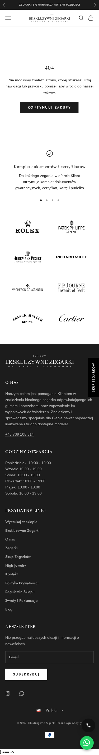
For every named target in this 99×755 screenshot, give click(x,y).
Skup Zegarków (18, 556)
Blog (8, 609)
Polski (51, 710)
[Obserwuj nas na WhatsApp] (21, 693)
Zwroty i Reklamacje (21, 600)
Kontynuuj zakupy (49, 107)
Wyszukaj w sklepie (21, 521)
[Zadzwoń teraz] (88, 725)
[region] (49, 170)
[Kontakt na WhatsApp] (87, 743)
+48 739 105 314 (19, 434)
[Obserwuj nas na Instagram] (8, 693)
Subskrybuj (26, 674)
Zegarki (11, 548)
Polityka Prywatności (22, 583)
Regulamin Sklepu (20, 591)
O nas (10, 539)
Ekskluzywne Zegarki (22, 530)
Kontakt (11, 574)
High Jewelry (15, 565)
